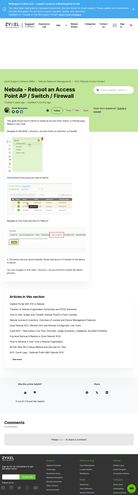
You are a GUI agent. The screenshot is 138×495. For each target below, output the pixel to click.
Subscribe (27, 477)
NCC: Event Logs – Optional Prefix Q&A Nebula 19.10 (37, 352)
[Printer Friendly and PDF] (76, 110)
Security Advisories (54, 482)
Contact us (104, 25)
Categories (90, 24)
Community (50, 469)
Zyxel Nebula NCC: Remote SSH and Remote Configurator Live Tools (45, 325)
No (35, 392)
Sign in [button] (122, 25)
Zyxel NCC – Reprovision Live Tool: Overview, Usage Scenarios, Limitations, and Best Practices (58, 331)
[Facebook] (87, 392)
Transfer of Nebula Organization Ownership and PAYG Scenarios (43, 309)
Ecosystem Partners (121, 473)
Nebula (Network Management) (55, 81)
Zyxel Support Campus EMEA (19, 81)
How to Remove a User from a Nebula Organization (36, 341)
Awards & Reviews (87, 493)
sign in (62, 439)
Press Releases (86, 489)
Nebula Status (74, 25)
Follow (57, 110)
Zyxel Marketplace (87, 465)
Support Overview (53, 465)
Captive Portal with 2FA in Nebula (27, 304)
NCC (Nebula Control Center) (90, 81)
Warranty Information (54, 478)
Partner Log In (118, 465)
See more (17, 359)
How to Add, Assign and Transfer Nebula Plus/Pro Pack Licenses (43, 314)
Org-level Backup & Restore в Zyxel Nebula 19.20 (35, 336)
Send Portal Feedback (70, 14)
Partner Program (119, 469)
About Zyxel (118, 485)
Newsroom (84, 485)
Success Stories (119, 493)
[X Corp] (97, 392)
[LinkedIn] (107, 392)
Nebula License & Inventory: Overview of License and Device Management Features (53, 320)
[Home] (19, 25)
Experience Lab (44, 25)
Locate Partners (86, 469)
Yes (25, 392)
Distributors (84, 473)
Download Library (53, 473)
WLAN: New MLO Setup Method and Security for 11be (38, 347)
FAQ (58, 25)
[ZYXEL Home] (8, 458)
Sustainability (118, 489)
